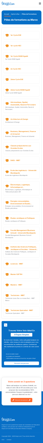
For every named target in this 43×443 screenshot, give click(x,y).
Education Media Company (24, 428)
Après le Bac (15, 14)
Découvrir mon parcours (21, 400)
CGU (3, 439)
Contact (9, 439)
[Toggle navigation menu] (39, 3)
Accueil (6, 14)
